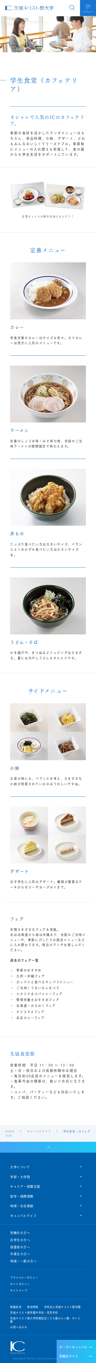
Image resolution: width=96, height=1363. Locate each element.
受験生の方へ (20, 1233)
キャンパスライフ (23, 1215)
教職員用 (15, 1307)
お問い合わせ (18, 1327)
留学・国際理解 (21, 1196)
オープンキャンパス (73, 1346)
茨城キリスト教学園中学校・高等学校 (34, 1312)
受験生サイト (68, 1355)
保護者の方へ (20, 1247)
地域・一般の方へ (23, 1261)
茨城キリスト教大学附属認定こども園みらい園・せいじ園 (45, 1320)
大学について (20, 1166)
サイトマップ (18, 1290)
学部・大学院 (20, 1176)
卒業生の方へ (20, 1254)
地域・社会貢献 (21, 1205)
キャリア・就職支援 (25, 1186)
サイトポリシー (20, 1284)
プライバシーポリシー (24, 1277)
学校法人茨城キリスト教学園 (62, 1307)
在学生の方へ (20, 1240)
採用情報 (32, 1307)
